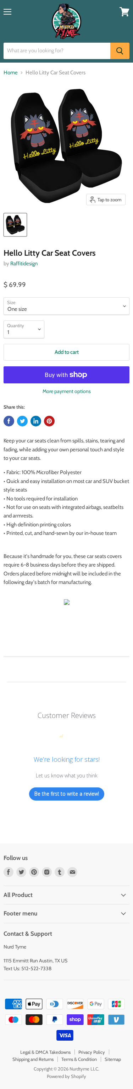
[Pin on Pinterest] (49, 421)
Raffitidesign (24, 263)
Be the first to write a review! (66, 793)
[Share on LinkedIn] (36, 421)
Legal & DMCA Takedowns (45, 1052)
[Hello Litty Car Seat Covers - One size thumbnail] (15, 224)
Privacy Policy (91, 1052)
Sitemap (113, 1059)
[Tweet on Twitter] (22, 421)
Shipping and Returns (33, 1059)
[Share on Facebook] (9, 421)
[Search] (119, 51)
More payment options (67, 391)
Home (11, 73)
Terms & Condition (79, 1059)
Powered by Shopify (66, 1076)
